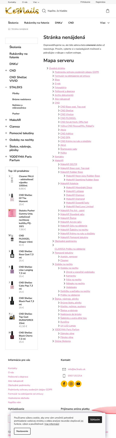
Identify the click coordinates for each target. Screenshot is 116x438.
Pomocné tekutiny (21, 133)
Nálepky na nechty (75, 283)
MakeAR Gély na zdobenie (73, 225)
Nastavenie (22, 431)
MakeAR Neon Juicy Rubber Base (83, 175)
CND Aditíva (66, 133)
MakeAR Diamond (75, 198)
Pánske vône (66, 337)
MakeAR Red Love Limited (79, 206)
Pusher (16, 113)
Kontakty (12, 2)
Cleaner (64, 260)
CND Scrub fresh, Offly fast (74, 122)
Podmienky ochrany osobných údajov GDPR (77, 72)
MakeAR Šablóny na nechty (74, 229)
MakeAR (15, 120)
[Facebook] (64, 384)
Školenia (15, 47)
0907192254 (75, 375)
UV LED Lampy (68, 325)
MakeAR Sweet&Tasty (77, 202)
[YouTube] (78, 384)
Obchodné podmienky (66, 241)
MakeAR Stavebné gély (72, 214)
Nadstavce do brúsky (70, 314)
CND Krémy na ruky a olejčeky (75, 141)
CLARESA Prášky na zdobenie (70, 249)
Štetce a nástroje (69, 310)
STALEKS (15, 87)
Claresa (14, 127)
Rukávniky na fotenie (18, 55)
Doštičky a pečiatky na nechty (75, 291)
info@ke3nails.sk (76, 369)
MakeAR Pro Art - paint (72, 210)
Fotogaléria (60, 87)
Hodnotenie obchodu (18, 398)
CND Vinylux (67, 114)
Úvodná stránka (57, 68)
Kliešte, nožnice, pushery (73, 306)
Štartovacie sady (68, 149)
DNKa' (13, 64)
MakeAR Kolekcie (69, 183)
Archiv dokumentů (64, 95)
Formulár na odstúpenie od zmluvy (72, 75)
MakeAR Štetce (68, 218)
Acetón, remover (69, 256)
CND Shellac (66, 110)
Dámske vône (67, 333)
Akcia (63, 129)
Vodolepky (71, 287)
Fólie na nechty (73, 279)
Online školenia (63, 341)
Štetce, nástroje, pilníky (20, 148)
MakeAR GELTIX (68, 164)
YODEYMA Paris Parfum (20, 158)
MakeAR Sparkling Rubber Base (82, 179)
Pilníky (15, 93)
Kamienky (71, 275)
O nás (24, 2)
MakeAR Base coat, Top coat (74, 168)
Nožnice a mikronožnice (19, 106)
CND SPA (65, 137)
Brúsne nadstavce (21, 99)
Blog (57, 79)
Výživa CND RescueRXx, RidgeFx (77, 126)
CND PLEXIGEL (68, 118)
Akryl (63, 145)
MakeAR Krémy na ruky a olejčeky (77, 233)
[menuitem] (13, 23)
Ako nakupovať (62, 99)
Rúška (63, 152)
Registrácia (100, 2)
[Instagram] (71, 384)
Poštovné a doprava (65, 91)
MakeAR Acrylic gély (71, 222)
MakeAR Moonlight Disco (79, 187)
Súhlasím (95, 419)
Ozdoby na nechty (21, 140)
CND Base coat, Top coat (73, 106)
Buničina (64, 321)
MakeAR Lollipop (75, 191)
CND (12, 71)
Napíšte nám (14, 402)
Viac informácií (51, 424)
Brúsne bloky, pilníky (70, 302)
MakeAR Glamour (75, 195)
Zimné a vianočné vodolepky (80, 272)
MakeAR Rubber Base (71, 172)
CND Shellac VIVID (18, 79)
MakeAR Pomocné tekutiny (74, 237)
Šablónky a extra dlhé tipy (73, 318)
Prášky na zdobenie (70, 295)
